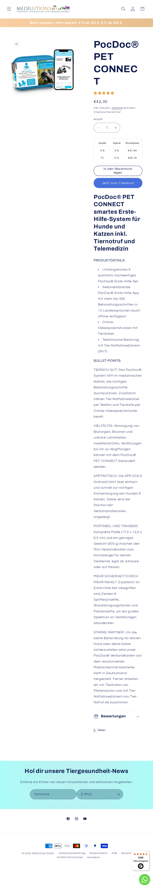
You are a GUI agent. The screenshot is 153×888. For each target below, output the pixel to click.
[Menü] (147, 852)
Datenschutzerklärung (72, 853)
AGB (114, 853)
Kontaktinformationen (70, 857)
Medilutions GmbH (43, 853)
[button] (9, 9)
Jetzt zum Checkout (118, 183)
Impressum (93, 857)
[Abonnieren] (118, 794)
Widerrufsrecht (98, 853)
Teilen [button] (101, 730)
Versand (117, 108)
